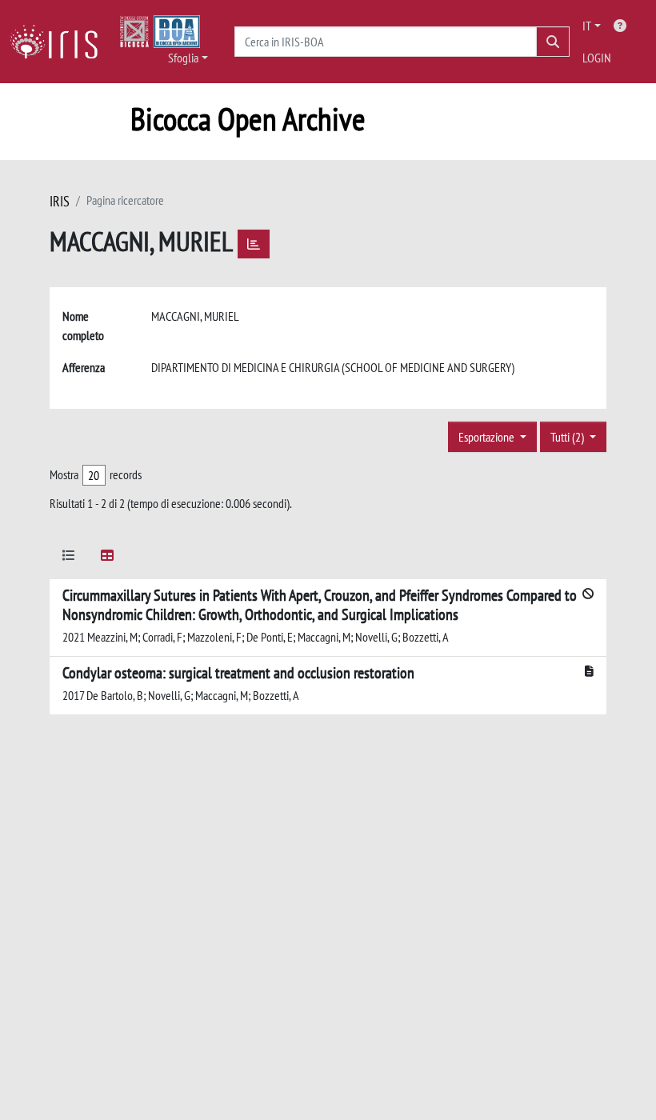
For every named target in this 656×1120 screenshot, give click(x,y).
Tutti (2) (568, 437)
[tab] (69, 558)
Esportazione (487, 437)
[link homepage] (60, 42)
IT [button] (586, 26)
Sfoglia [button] (183, 58)
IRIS (60, 201)
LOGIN (596, 58)
